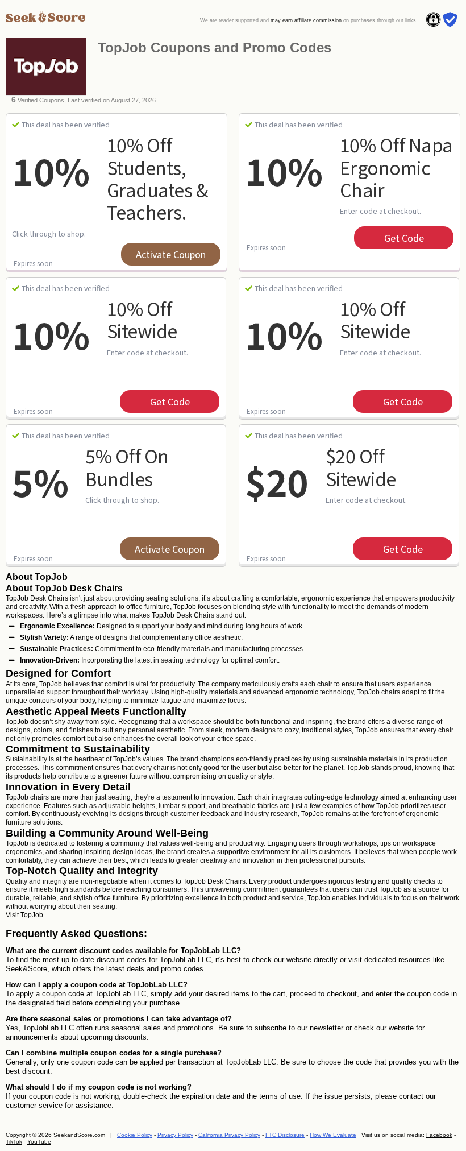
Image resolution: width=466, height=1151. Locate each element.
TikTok (14, 1141)
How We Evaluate (333, 1135)
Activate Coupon (171, 254)
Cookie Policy (134, 1135)
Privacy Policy (175, 1135)
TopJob (31, 915)
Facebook (439, 1135)
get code (404, 238)
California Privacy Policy (229, 1135)
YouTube (39, 1141)
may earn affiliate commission (306, 20)
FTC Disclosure (285, 1135)
